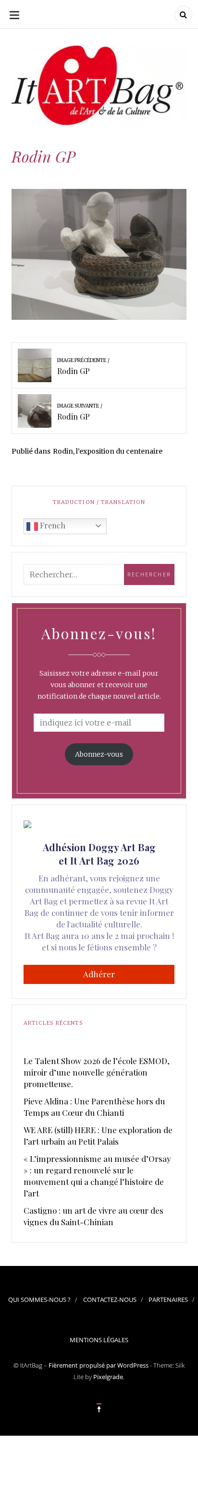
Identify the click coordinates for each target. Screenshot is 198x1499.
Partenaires (168, 1299)
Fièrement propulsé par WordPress (98, 1365)
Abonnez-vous (99, 754)
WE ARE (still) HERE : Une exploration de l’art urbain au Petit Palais (98, 1135)
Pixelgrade (108, 1376)
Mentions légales (99, 1339)
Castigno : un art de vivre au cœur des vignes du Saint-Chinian (93, 1216)
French (51, 525)
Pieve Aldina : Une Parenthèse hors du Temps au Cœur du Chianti (94, 1107)
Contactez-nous (109, 1299)
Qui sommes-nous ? (39, 1299)
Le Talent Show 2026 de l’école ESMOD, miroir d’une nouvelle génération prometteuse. (97, 1072)
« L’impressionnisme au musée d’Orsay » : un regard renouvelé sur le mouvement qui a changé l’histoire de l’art (97, 1175)
